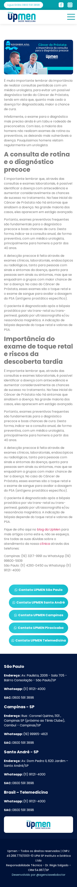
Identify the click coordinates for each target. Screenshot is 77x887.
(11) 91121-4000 (24, 689)
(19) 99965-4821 (26, 734)
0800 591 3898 (19, 697)
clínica (45, 543)
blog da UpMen (48, 529)
